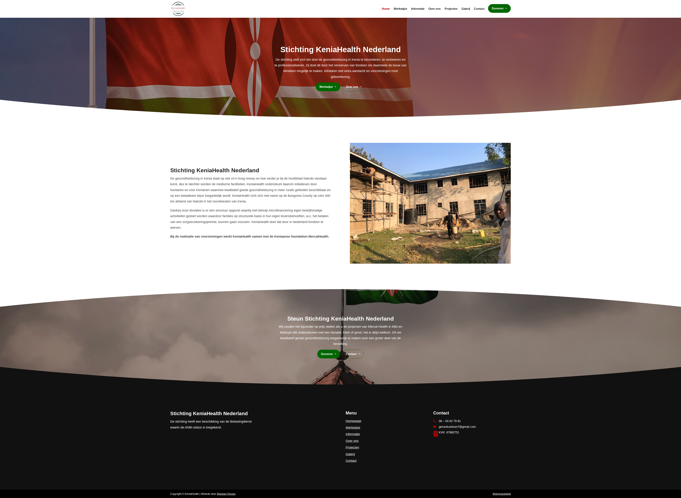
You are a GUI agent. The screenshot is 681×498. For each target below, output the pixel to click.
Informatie (418, 8)
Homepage (353, 421)
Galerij (465, 8)
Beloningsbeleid (502, 493)
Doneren (497, 8)
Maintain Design (226, 493)
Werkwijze (400, 8)
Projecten (451, 8)
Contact (479, 8)
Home (386, 8)
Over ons (434, 8)
